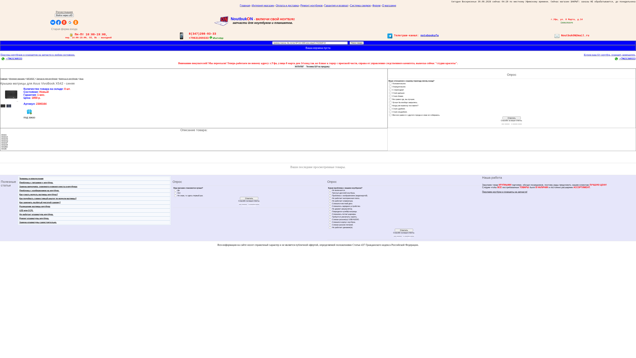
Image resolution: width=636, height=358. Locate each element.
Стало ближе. (398, 96)
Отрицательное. (399, 87)
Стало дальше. (398, 93)
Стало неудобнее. (399, 112)
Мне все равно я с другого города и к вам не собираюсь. (416, 115)
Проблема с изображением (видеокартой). (350, 196)
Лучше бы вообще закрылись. (405, 102)
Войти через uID (64, 15)
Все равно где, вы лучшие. (403, 99)
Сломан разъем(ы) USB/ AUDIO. (345, 219)
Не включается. (338, 190)
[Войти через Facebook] (58, 22)
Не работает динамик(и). (342, 227)
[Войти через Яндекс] (64, 22)
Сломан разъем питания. (342, 225)
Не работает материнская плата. (346, 198)
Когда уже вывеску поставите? (405, 105)
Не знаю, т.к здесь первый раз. (190, 196)
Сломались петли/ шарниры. (344, 214)
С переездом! (398, 90)
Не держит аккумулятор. (342, 209)
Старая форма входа (64, 29)
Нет (179, 193)
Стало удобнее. (398, 109)
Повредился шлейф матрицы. (344, 211)
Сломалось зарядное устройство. (346, 206)
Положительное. (399, 83)
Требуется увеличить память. (344, 217)
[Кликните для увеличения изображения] (11, 95)
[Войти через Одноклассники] (75, 22)
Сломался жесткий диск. (342, 204)
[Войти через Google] (70, 22)
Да (178, 190)
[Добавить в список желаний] (29, 111)
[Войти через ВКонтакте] (52, 22)
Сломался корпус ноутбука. (344, 222)
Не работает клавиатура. (342, 201)
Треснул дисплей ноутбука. (343, 193)
